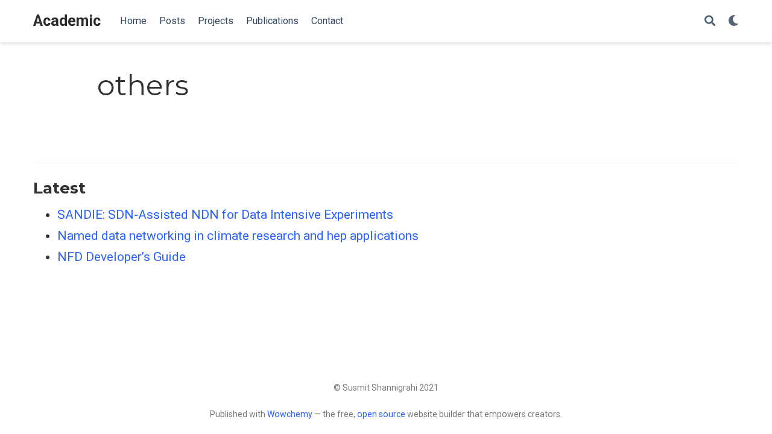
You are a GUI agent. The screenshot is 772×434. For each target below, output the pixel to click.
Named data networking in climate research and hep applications (238, 235)
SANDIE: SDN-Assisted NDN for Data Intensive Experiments (225, 214)
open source (381, 414)
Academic (67, 21)
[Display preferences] (733, 21)
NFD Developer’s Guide (121, 257)
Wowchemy (289, 414)
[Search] (709, 21)
